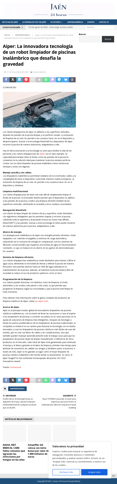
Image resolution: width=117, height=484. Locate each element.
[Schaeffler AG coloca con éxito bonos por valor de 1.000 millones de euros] (39, 433)
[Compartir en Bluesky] (65, 79)
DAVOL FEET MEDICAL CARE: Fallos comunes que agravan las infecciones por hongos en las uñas (14, 452)
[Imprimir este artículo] (39, 79)
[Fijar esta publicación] (26, 79)
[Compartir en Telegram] (59, 79)
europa (90, 22)
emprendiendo (17, 388)
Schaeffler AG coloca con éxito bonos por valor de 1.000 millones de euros (38, 450)
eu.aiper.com (41, 301)
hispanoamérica (75, 22)
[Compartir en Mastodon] (52, 79)
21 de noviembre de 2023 (18, 72)
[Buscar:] (100, 27)
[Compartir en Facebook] (6, 79)
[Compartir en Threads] (72, 79)
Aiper (42, 153)
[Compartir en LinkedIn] (19, 79)
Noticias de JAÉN (10, 22)
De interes (55, 22)
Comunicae (15, 367)
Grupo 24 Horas (59, 481)
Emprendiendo (39, 72)
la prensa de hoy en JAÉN (34, 22)
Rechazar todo (66, 472)
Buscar (82, 34)
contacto (104, 22)
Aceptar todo (94, 472)
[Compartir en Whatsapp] (46, 79)
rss (113, 476)
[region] (80, 460)
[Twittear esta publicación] (12, 79)
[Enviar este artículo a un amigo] (32, 79)
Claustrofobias (74, 481)
